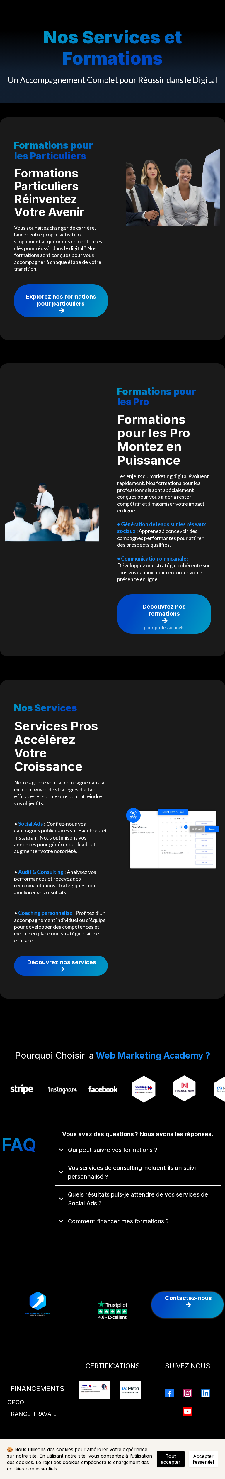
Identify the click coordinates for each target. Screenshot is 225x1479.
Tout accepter (170, 1459)
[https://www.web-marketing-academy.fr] (37, 1304)
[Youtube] (187, 1411)
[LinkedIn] (206, 1393)
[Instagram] (187, 1393)
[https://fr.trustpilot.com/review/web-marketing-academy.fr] (112, 1309)
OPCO (15, 1402)
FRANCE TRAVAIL (31, 1413)
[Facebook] (169, 1393)
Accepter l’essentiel (203, 1459)
